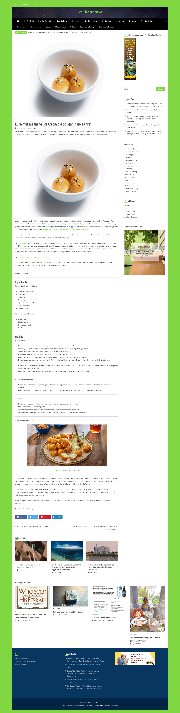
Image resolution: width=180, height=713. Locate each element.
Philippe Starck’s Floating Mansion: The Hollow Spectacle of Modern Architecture (101, 567)
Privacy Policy (129, 214)
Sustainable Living (106, 27)
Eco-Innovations (91, 21)
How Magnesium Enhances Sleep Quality (68, 611)
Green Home (21, 27)
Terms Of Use (129, 211)
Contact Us (128, 208)
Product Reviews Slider (133, 226)
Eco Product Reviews (144, 246)
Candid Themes (112, 705)
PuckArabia (58, 470)
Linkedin (57, 517)
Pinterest (45, 517)
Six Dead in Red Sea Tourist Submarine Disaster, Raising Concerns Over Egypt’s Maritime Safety (66, 567)
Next (162, 252)
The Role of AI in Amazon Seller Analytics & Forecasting (28, 566)
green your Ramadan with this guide (35, 257)
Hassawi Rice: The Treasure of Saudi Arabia (33, 526)
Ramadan (24, 243)
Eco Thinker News (90, 12)
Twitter (34, 517)
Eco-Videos (120, 21)
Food (20, 509)
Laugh (48, 27)
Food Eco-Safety (147, 21)
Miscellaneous (60, 27)
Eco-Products (29, 21)
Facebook (22, 517)
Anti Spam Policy (21, 664)
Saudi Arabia (39, 509)
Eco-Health (76, 21)
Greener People (20, 120)
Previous (127, 252)
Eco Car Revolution (45, 21)
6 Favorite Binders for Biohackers (104, 617)
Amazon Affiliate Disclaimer (25, 661)
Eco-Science (106, 21)
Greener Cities (36, 27)
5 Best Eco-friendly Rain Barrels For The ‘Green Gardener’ (145, 253)
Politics (73, 27)
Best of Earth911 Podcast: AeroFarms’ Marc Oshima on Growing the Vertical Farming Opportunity (143, 118)
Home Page (128, 206)
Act (18, 509)
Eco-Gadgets (62, 21)
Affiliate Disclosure (131, 217)
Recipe (32, 509)
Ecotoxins (132, 21)
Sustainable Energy (87, 27)
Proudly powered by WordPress (74, 705)
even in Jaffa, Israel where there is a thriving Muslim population (66, 229)
